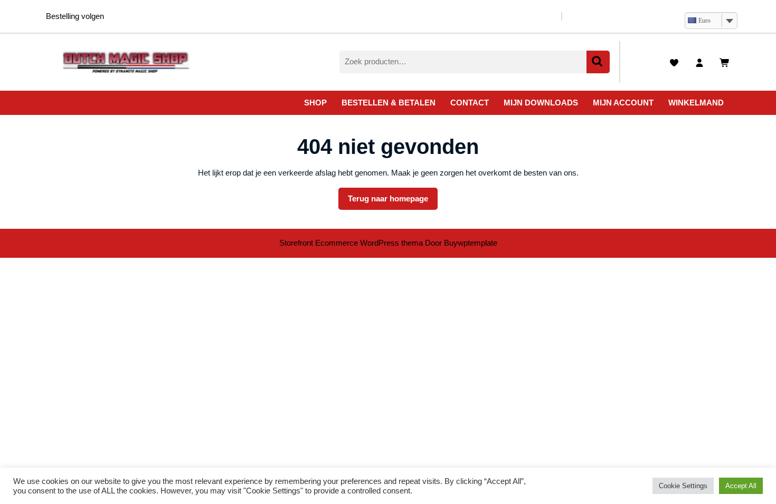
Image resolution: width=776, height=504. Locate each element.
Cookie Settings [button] (683, 486)
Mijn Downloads (541, 102)
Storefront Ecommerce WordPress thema (351, 242)
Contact (469, 102)
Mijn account (623, 102)
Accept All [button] (740, 486)
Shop (315, 102)
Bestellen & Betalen (389, 102)
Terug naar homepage (393, 201)
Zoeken (598, 62)
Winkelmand (696, 102)
